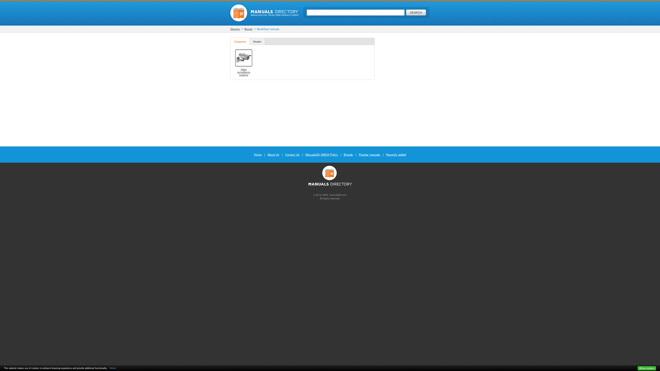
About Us (273, 154)
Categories (240, 41)
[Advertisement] (404, 89)
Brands (348, 154)
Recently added (396, 154)
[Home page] (238, 12)
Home (258, 154)
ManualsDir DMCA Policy (321, 154)
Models (257, 41)
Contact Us (292, 154)
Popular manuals (369, 154)
